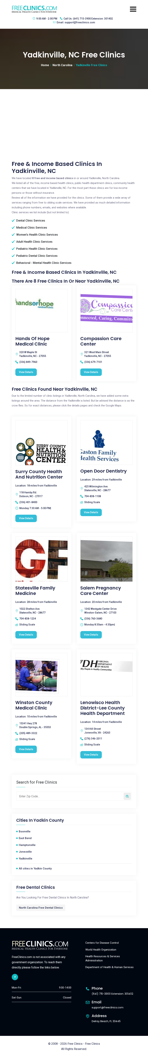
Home (45, 65)
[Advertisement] (74, 116)
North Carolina (62, 65)
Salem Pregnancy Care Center (100, 590)
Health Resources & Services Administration (102, 958)
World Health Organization (100, 949)
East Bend (25, 838)
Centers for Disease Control (102, 942)
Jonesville (25, 851)
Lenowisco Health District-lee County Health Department (102, 708)
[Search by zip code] (127, 796)
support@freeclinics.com (80, 22)
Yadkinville (25, 858)
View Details (26, 372)
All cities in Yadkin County (35, 868)
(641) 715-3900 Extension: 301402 (93, 18)
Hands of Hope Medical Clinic (32, 341)
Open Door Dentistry (103, 471)
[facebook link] (15, 977)
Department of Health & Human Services (109, 967)
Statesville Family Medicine (35, 590)
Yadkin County (49, 820)
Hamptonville (27, 845)
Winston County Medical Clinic (33, 705)
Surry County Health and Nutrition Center (39, 474)
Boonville (25, 831)
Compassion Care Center (100, 341)
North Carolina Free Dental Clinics (41, 907)
